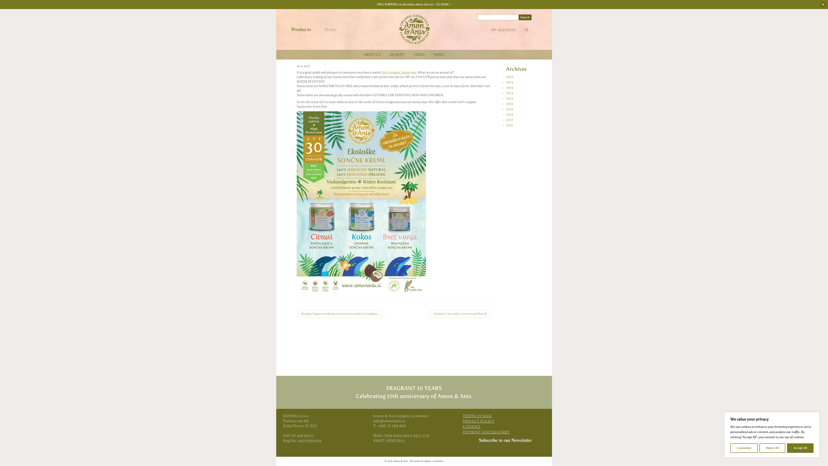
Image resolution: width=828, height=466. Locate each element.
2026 (509, 77)
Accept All (800, 448)
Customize (744, 448)
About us (372, 54)
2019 (509, 109)
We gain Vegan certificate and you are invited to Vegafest (341, 314)
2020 (509, 104)
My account (503, 30)
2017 (509, 120)
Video (419, 54)
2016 (509, 125)
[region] (771, 434)
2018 (509, 114)
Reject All (772, 448)
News (439, 54)
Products (301, 29)
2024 (509, 88)
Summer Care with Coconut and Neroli (458, 314)
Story (330, 29)
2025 (509, 82)
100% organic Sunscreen (398, 72)
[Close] (823, 4)
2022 (509, 98)
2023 (509, 93)
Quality (397, 54)
